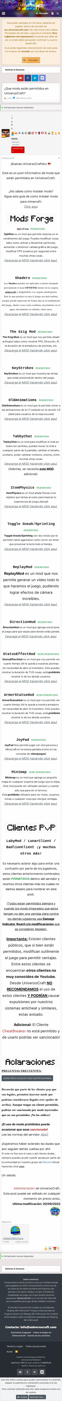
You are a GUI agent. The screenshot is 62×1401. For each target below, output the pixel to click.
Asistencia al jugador (21, 1332)
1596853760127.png (13, 1238)
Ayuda (9, 1351)
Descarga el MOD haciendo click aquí (30, 463)
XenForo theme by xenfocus (33, 1366)
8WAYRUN (46, 1363)
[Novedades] (52, 13)
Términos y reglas (15, 1346)
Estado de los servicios (39, 1335)
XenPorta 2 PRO (18, 1363)
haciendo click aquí (39, 722)
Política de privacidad (36, 1346)
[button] (3, 13)
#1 (59, 158)
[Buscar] (57, 13)
